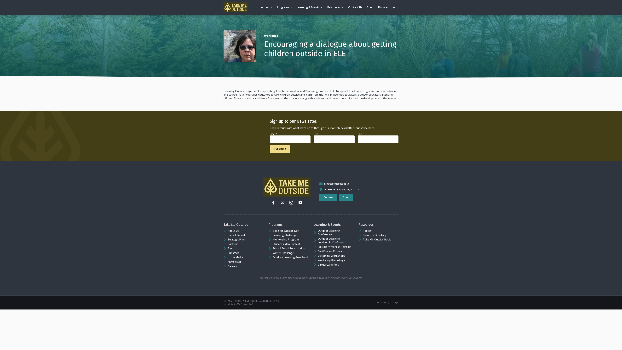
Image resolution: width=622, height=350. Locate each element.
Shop (370, 7)
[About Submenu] (271, 7)
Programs (283, 7)
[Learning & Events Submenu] (322, 7)
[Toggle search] (394, 7)
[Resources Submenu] (343, 7)
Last (360, 133)
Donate (383, 7)
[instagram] (291, 202)
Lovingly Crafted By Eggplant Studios (239, 304)
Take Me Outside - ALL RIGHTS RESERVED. (261, 301)
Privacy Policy (383, 302)
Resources (333, 7)
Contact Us (355, 7)
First (316, 133)
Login (395, 302)
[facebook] (273, 202)
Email (273, 133)
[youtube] (300, 202)
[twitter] (282, 202)
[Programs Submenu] (291, 7)
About (265, 7)
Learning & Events (308, 7)
